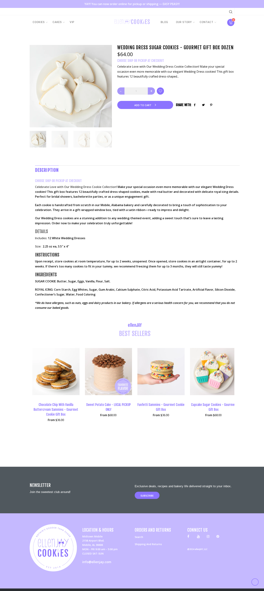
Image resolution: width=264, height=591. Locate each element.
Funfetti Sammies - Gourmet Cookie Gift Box (160, 407)
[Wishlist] (160, 91)
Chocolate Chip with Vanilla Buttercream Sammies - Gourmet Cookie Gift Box (56, 409)
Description (47, 170)
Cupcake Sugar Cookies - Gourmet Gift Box (213, 407)
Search (139, 537)
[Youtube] (218, 537)
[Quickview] (56, 377)
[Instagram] (209, 537)
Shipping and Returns (148, 544)
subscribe (147, 495)
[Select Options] (68, 375)
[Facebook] (189, 537)
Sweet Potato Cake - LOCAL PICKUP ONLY (108, 407)
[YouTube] (199, 537)
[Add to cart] (225, 375)
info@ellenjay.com (96, 562)
